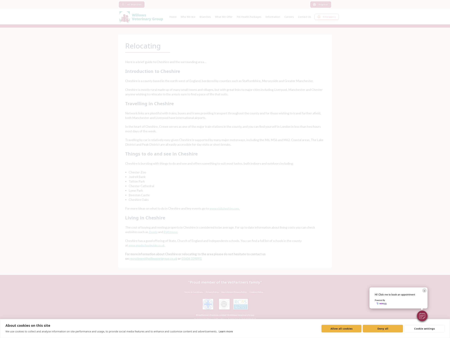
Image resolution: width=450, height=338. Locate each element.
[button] (422, 316)
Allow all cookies (341, 328)
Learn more (226, 331)
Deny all (382, 328)
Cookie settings (424, 328)
